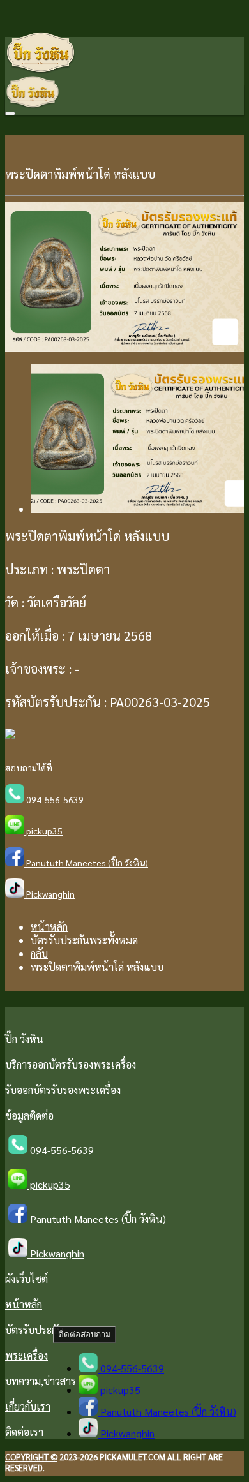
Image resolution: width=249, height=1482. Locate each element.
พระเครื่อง (26, 1355)
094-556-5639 (54, 799)
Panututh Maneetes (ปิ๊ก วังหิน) (86, 862)
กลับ (39, 953)
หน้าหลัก (49, 926)
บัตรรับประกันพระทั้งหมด (84, 940)
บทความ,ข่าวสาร (40, 1381)
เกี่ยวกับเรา (27, 1406)
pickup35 (43, 830)
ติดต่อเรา (24, 1432)
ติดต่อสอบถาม (84, 1334)
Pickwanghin (49, 894)
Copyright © (31, 1456)
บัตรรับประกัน (34, 1330)
